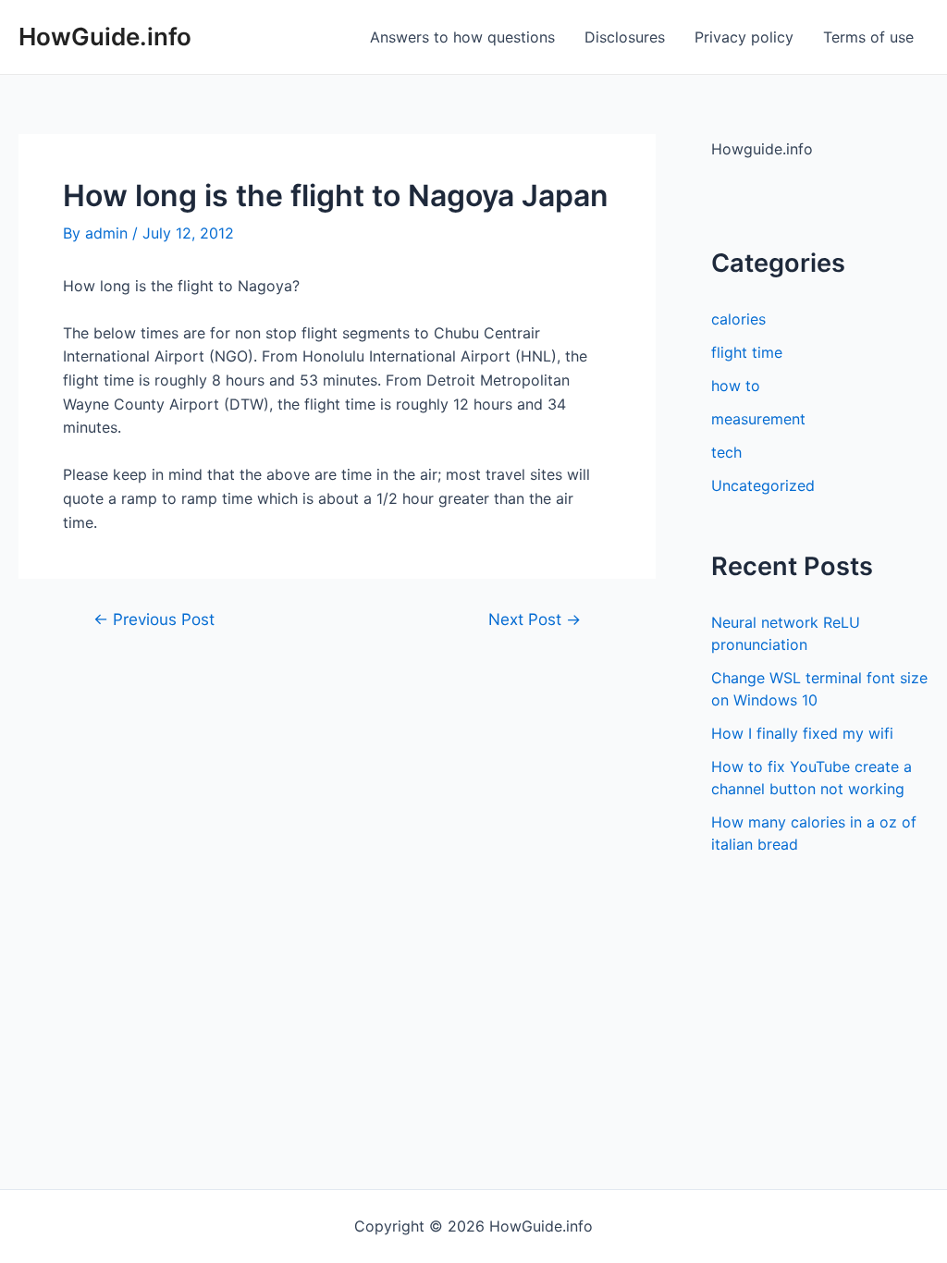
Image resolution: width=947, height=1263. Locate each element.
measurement (758, 419)
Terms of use (868, 37)
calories (738, 319)
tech (726, 452)
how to (735, 385)
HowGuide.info (104, 36)
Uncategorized (763, 485)
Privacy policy (744, 37)
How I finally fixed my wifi (802, 733)
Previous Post (154, 619)
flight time (746, 352)
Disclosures (624, 37)
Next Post (534, 619)
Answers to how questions (462, 37)
